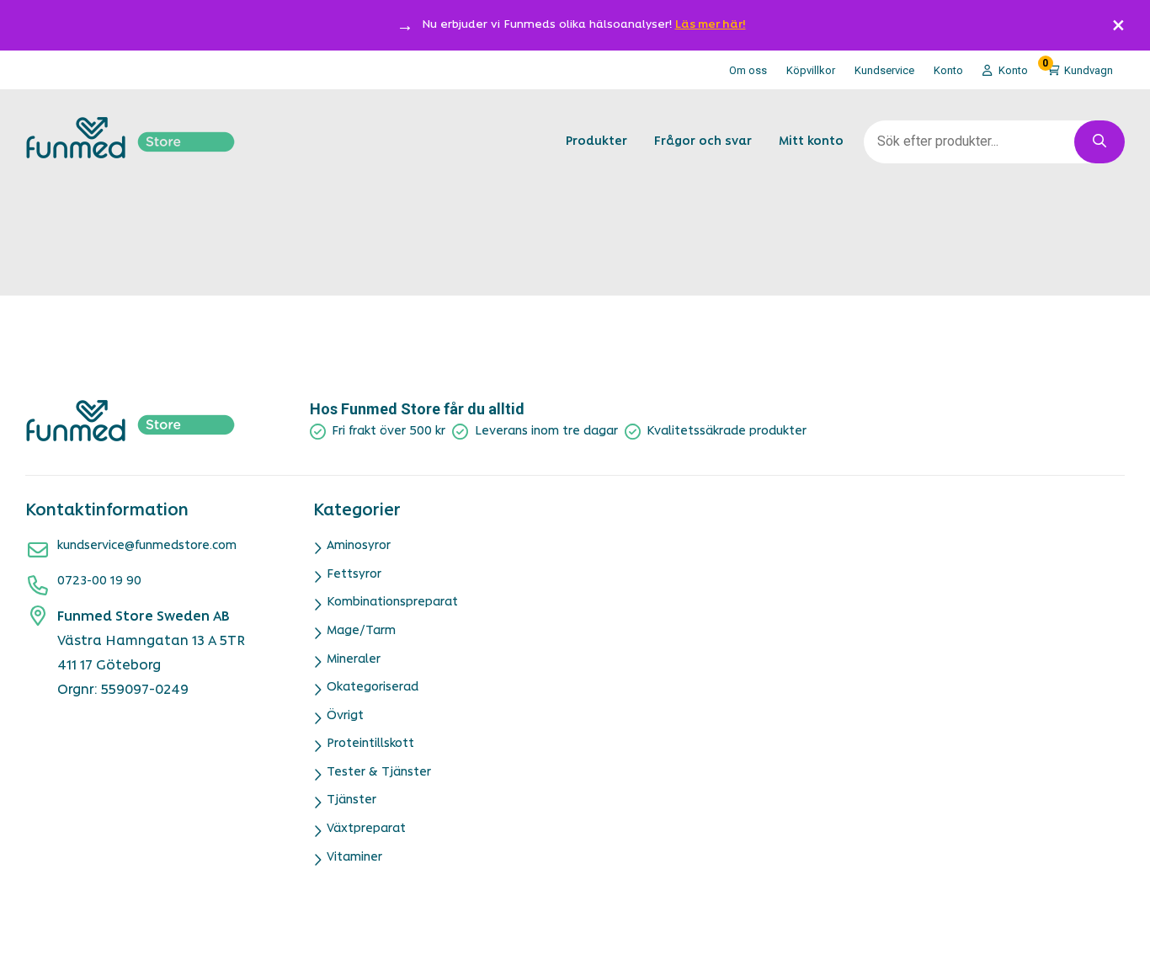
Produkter (596, 142)
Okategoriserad (372, 687)
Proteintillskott (370, 744)
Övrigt (345, 716)
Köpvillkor (810, 70)
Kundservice (884, 70)
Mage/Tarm (361, 631)
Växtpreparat (366, 829)
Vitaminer (354, 857)
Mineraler (354, 659)
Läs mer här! (710, 24)
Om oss (748, 70)
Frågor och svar (703, 142)
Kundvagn (1077, 67)
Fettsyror (354, 574)
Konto (948, 70)
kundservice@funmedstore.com (147, 546)
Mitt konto (811, 142)
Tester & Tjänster (379, 772)
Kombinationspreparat (392, 602)
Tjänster (351, 800)
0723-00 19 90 (99, 581)
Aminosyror (359, 546)
